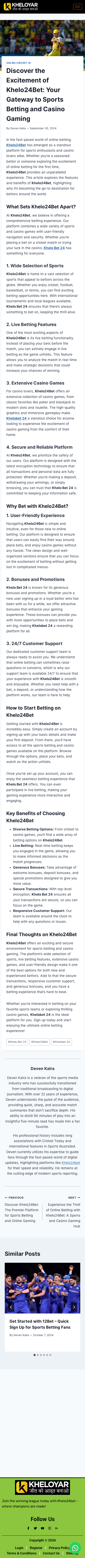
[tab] (35, 1355)
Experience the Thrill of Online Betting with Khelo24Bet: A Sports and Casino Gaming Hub (63, 1212)
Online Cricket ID (18, 62)
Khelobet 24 (16, 418)
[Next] (74, 1307)
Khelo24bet (71, 1163)
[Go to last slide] (11, 1307)
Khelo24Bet (16, 145)
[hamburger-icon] (77, 7)
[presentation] (42, 1288)
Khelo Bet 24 (54, 248)
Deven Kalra (18, 128)
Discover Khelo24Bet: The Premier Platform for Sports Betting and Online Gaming (22, 1209)
